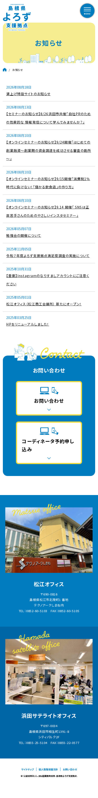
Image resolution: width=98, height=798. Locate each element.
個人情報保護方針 (48, 769)
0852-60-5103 (36, 611)
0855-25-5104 (36, 742)
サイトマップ (27, 769)
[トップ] (4, 69)
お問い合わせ (70, 769)
